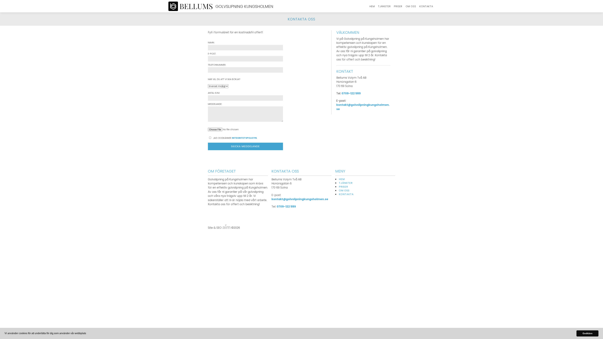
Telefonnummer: (217, 64)
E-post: (212, 53)
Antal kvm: (214, 92)
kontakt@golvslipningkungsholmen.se (300, 199)
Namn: (211, 42)
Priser (398, 6)
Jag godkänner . (234, 138)
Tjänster (384, 6)
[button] (87, 333)
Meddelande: (215, 104)
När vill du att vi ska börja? (224, 79)
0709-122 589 (351, 93)
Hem (372, 6)
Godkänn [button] (587, 333)
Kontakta (426, 6)
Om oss (411, 6)
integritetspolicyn (244, 138)
